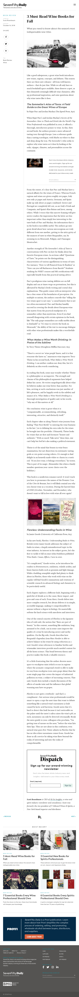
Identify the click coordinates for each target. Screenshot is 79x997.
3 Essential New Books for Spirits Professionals (55, 858)
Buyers (61, 954)
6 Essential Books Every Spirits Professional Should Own (57, 897)
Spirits (61, 957)
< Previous (7, 816)
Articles (5, 951)
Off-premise (62, 959)
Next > (73, 816)
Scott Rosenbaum (9, 20)
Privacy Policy (21, 953)
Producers (62, 951)
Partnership (46, 959)
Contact (23, 951)
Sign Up (68, 785)
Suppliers (45, 954)
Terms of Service (8, 953)
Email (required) (36, 781)
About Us (14, 951)
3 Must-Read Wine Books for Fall (19, 858)
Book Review (9, 15)
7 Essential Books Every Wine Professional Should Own (19, 897)
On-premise (46, 957)
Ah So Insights (56, 799)
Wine (5, 63)
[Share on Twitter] (6, 44)
